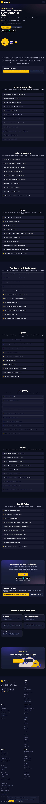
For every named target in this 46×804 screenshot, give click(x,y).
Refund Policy (26, 774)
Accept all (11, 801)
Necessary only (19, 801)
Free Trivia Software (27, 691)
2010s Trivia (26, 731)
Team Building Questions (5, 788)
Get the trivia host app (36, 70)
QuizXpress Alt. (27, 761)
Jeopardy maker (4, 771)
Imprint (25, 777)
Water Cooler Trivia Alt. (28, 768)
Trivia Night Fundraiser (5, 779)
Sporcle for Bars (27, 767)
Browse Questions (17, 27)
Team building (3, 794)
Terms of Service (27, 776)
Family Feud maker (4, 772)
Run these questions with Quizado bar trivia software (16, 70)
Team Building (26, 698)
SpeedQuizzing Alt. (27, 760)
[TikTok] (8, 690)
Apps (25, 687)
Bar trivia (3, 796)
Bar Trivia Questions (27, 706)
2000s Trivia (26, 730)
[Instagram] (5, 690)
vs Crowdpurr (26, 754)
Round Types (26, 685)
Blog (2, 751)
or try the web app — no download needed (23, 580)
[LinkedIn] (13, 690)
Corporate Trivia (4, 783)
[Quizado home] (5, 2)
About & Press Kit (4, 753)
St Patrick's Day (27, 746)
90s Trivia (25, 728)
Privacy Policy (26, 772)
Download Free (6, 27)
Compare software (4, 774)
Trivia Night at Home (27, 699)
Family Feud (3, 708)
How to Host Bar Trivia (5, 758)
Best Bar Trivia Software (28, 751)
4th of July (26, 744)
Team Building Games (5, 787)
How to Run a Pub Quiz (5, 760)
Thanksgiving (26, 739)
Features (25, 684)
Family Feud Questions (5, 710)
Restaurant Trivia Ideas (5, 777)
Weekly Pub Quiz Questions (29, 708)
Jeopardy (3, 713)
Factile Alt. (26, 765)
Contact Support (4, 754)
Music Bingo (3, 718)
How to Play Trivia (4, 761)
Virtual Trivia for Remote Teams (7, 785)
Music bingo (3, 769)
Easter (25, 742)
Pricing (25, 682)
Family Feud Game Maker (5, 711)
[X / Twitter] (10, 690)
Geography (26, 717)
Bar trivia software (4, 765)
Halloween (26, 737)
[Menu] (43, 2)
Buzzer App (26, 694)
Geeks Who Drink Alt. (28, 756)
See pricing (29, 660)
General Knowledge (27, 710)
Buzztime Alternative (27, 753)
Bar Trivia (25, 696)
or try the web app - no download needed (8, 32)
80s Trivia (25, 726)
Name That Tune (4, 717)
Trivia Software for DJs (28, 692)
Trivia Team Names (4, 756)
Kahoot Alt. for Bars (27, 758)
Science (25, 719)
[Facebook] (2, 690)
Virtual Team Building (5, 790)
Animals (25, 721)
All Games (3, 706)
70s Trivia (25, 724)
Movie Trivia (26, 713)
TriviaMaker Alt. (27, 763)
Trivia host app (4, 767)
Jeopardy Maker (4, 715)
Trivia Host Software (27, 689)
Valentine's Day (27, 741)
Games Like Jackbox (27, 701)
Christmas (26, 735)
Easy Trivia (26, 711)
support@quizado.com (5, 691)
